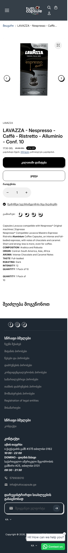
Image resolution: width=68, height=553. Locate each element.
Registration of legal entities (21, 400)
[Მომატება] (26, 192)
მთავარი (8, 25)
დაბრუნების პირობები (18, 365)
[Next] (61, 78)
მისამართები (12, 407)
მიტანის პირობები (15, 351)
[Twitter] (26, 214)
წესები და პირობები (16, 358)
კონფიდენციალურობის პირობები (25, 372)
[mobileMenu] (7, 10)
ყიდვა (34, 175)
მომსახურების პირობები (19, 393)
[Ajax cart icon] (56, 7)
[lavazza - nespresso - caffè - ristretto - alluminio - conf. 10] (58, 45)
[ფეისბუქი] (19, 214)
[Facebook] (10, 324)
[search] (49, 7)
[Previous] (7, 78)
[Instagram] (17, 324)
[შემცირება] (7, 192)
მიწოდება (25, 152)
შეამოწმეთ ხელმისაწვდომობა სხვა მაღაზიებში (32, 204)
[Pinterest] (33, 214)
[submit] (56, 508)
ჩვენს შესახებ (12, 344)
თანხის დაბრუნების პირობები (22, 386)
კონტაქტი (10, 426)
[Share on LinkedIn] (40, 214)
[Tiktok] (24, 324)
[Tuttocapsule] (34, 10)
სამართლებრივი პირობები (21, 379)
